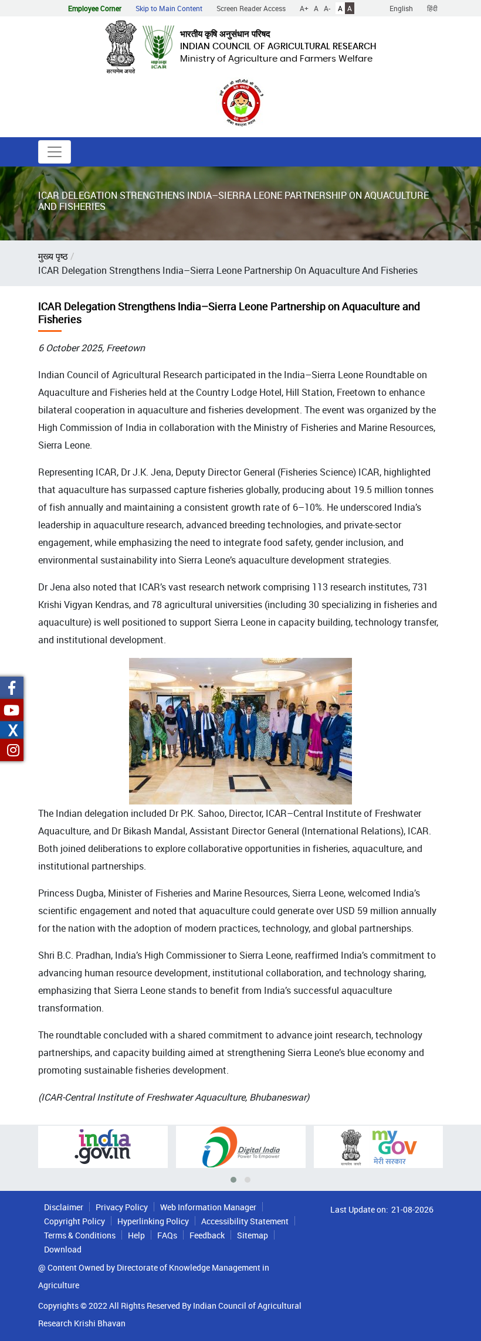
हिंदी (432, 8)
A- (327, 8)
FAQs (167, 1235)
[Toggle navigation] (54, 152)
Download (63, 1249)
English (401, 8)
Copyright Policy (74, 1221)
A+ (304, 8)
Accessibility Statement (245, 1221)
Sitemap (252, 1235)
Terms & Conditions (80, 1235)
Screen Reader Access (251, 8)
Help (136, 1235)
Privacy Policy (122, 1207)
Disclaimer (63, 1207)
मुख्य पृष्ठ (53, 256)
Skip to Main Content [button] (169, 8)
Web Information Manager (208, 1207)
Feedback (207, 1235)
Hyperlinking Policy (153, 1221)
